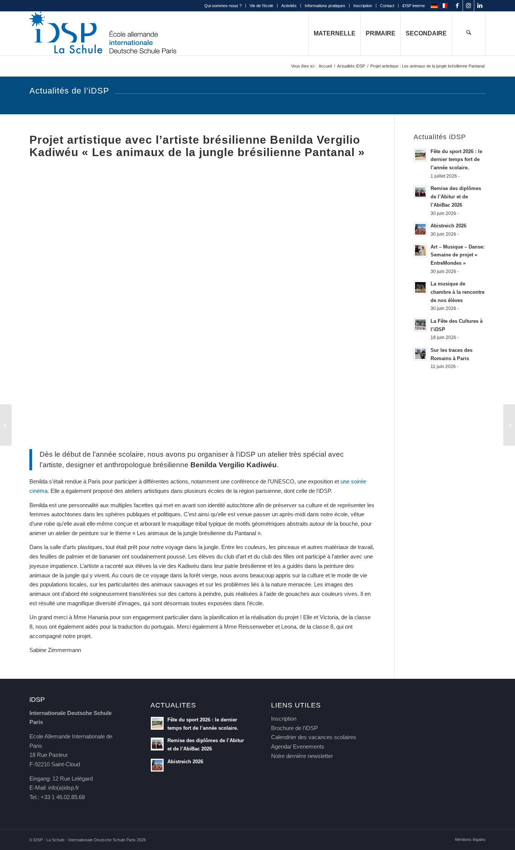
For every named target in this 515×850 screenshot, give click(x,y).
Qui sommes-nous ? (223, 5)
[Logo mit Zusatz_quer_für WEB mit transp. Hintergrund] (102, 33)
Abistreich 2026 (448, 226)
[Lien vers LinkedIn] (480, 5)
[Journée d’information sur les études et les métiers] (6, 425)
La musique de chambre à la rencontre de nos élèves (457, 292)
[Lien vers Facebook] (457, 5)
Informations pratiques (325, 5)
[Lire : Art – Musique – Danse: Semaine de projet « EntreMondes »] (420, 250)
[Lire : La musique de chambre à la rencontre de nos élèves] (420, 287)
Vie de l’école (261, 5)
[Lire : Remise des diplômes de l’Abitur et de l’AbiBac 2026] (420, 192)
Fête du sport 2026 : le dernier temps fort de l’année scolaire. (456, 159)
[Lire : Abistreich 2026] (420, 229)
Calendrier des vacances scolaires (313, 737)
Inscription (362, 5)
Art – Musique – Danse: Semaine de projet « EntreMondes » (457, 255)
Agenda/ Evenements (297, 746)
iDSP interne (413, 5)
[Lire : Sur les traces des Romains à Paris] (420, 354)
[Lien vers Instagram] (468, 5)
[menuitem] (223, 6)
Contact (387, 5)
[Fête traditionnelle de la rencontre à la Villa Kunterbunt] (509, 425)
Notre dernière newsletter (302, 756)
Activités (289, 5)
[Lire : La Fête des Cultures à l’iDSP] (420, 324)
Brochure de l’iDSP (294, 728)
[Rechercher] (469, 33)
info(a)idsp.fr (63, 787)
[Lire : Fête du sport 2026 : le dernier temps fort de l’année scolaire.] (420, 155)
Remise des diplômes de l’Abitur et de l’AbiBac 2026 (456, 196)
